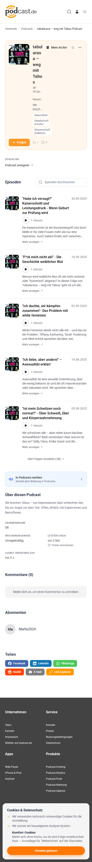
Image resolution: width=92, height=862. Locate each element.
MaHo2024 (27, 629)
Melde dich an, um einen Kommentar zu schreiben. (46, 592)
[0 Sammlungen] (73, 47)
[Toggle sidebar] (84, 11)
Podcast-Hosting (55, 766)
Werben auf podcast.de (18, 742)
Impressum (11, 736)
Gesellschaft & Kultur (41, 122)
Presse (50, 730)
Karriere (9, 730)
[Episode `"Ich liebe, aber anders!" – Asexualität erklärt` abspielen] (25, 371)
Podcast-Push (54, 778)
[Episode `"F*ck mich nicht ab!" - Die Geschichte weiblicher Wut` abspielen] (25, 269)
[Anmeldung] (77, 11)
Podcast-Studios (55, 772)
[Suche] (69, 11)
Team (8, 724)
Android (9, 778)
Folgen (21, 142)
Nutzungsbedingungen (59, 736)
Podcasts (27, 28)
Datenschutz (53, 742)
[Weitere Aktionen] (79, 47)
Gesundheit (40, 115)
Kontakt (50, 724)
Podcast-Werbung (56, 784)
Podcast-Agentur (55, 790)
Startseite (11, 28)
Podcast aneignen (17, 165)
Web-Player (11, 766)
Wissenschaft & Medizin (42, 131)
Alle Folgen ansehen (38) (44, 459)
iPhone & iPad (13, 772)
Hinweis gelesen (46, 850)
